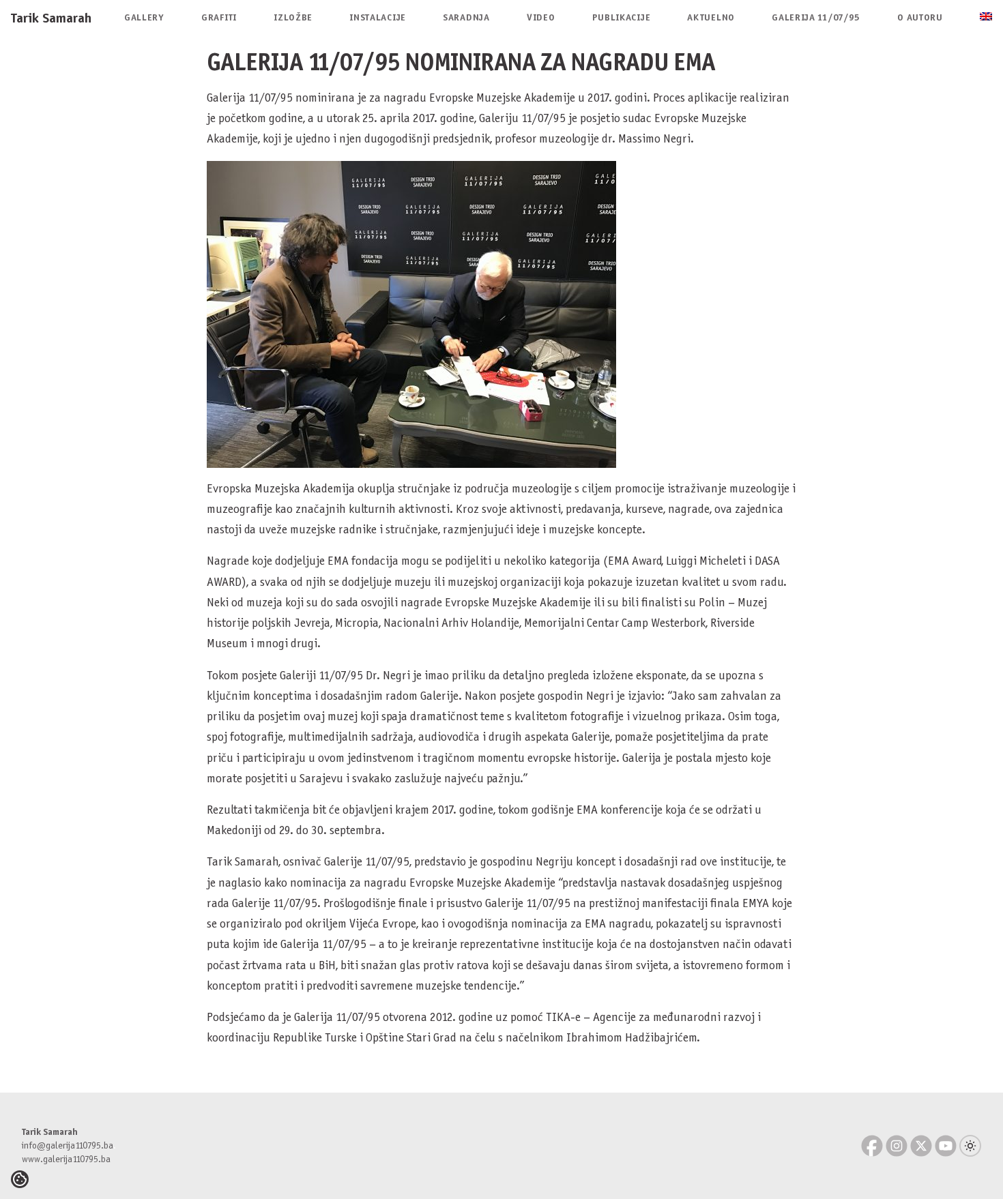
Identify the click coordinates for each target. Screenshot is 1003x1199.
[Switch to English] (986, 17)
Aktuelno (711, 17)
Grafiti (219, 17)
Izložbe (293, 17)
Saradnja (466, 17)
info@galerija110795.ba (67, 1145)
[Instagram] (896, 1146)
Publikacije (621, 17)
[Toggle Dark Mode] (970, 1146)
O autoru (920, 17)
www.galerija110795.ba (66, 1159)
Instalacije (377, 17)
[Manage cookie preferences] (20, 1179)
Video (541, 17)
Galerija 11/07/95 (816, 17)
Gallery (144, 17)
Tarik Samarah (51, 18)
